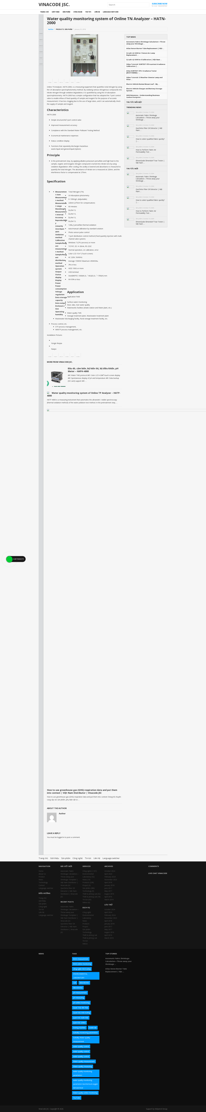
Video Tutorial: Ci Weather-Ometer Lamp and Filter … (144, 78)
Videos (85, 902)
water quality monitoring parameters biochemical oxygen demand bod (85, 1084)
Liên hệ (97, 12)
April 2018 (108, 882)
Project (85, 885)
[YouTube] (158, 954)
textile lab (92, 1027)
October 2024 (109, 871)
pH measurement (80, 993)
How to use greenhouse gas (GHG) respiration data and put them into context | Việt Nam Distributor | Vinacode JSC (82, 791)
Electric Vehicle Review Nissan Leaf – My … (143, 84)
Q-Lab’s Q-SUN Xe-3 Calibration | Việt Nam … (144, 60)
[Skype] (162, 954)
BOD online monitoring (82, 964)
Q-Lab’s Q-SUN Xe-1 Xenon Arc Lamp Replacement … (140, 54)
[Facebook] (141, 954)
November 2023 (110, 879)
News (41, 879)
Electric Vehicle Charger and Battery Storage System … (144, 90)
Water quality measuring (82, 1066)
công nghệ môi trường (81, 969)
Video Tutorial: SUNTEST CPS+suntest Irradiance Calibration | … (145, 65)
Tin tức (88, 12)
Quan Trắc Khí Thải (80, 1008)
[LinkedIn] (154, 954)
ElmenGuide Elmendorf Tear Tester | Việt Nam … (150, 162)
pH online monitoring (81, 1003)
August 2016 (109, 894)
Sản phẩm (66, 12)
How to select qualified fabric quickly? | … (150, 140)
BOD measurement (80, 959)
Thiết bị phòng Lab (89, 894)
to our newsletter (159, 4)
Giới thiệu (55, 12)
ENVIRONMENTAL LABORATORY (80, 976)
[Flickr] (145, 954)
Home (41, 871)
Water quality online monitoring (85, 1093)
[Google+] (149, 954)
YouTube (76, 1098)
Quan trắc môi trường (81, 1013)
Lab (74, 983)
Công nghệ (77, 12)
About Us (42, 874)
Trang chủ (44, 12)
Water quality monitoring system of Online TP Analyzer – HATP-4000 (83, 394)
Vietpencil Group (161, 1109)
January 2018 (109, 885)
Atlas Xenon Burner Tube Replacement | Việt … (145, 48)
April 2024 (108, 874)
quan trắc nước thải (80, 1018)
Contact (42, 885)
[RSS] (145, 959)
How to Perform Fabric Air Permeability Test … (146, 151)
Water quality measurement (84, 1061)
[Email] (141, 959)
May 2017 (108, 891)
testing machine (79, 1027)
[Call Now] (9, 559)
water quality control (81, 1046)
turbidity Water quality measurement (81, 1039)
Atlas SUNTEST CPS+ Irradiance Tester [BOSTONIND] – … (141, 72)
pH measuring (78, 998)
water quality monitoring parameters (82, 1073)
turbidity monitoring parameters (85, 1032)
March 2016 (109, 899)
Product (42, 877)
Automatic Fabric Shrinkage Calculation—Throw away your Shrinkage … (145, 43)
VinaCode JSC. (54, 4)
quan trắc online (79, 1023)
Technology (43, 882)
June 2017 (108, 888)
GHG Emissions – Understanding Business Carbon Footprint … (143, 96)
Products (60, 29)
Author (51, 29)
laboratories (84, 983)
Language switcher (110, 12)
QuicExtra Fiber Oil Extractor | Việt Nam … (149, 129)
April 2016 (108, 897)
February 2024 (110, 877)
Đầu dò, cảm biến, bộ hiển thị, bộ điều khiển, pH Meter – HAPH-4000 (93, 370)
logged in (60, 837)
